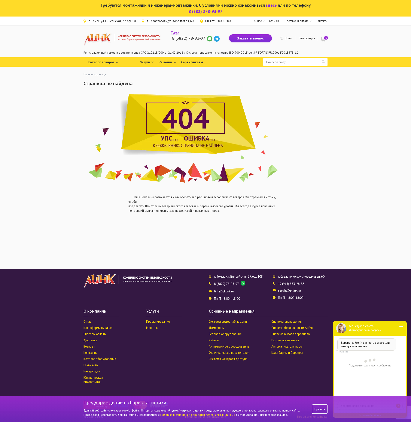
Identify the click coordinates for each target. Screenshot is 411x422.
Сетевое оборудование (225, 334)
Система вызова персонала (290, 334)
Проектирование (158, 321)
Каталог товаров (101, 62)
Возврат (89, 346)
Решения (166, 62)
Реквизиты (90, 365)
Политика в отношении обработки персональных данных (198, 415)
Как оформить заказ (98, 328)
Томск (175, 32)
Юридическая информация (93, 379)
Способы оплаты (94, 334)
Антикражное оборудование (229, 346)
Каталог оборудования (99, 359)
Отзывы (274, 21)
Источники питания (285, 340)
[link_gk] (217, 38)
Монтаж (152, 328)
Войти (288, 38)
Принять (319, 409)
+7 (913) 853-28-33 (291, 284)
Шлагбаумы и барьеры (287, 353)
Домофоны (216, 328)
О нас (258, 21)
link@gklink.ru (224, 291)
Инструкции (91, 371)
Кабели (214, 340)
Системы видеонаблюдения (228, 321)
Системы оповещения (286, 321)
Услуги (145, 62)
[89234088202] (210, 38)
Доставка (90, 340)
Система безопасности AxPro (292, 328)
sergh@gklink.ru (289, 290)
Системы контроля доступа (228, 359)
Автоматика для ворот (287, 346)
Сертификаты (192, 62)
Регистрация (307, 38)
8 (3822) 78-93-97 (188, 38)
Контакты (322, 21)
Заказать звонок (250, 38)
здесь (271, 5)
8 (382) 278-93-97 (205, 11)
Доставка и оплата (296, 21)
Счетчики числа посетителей (229, 353)
